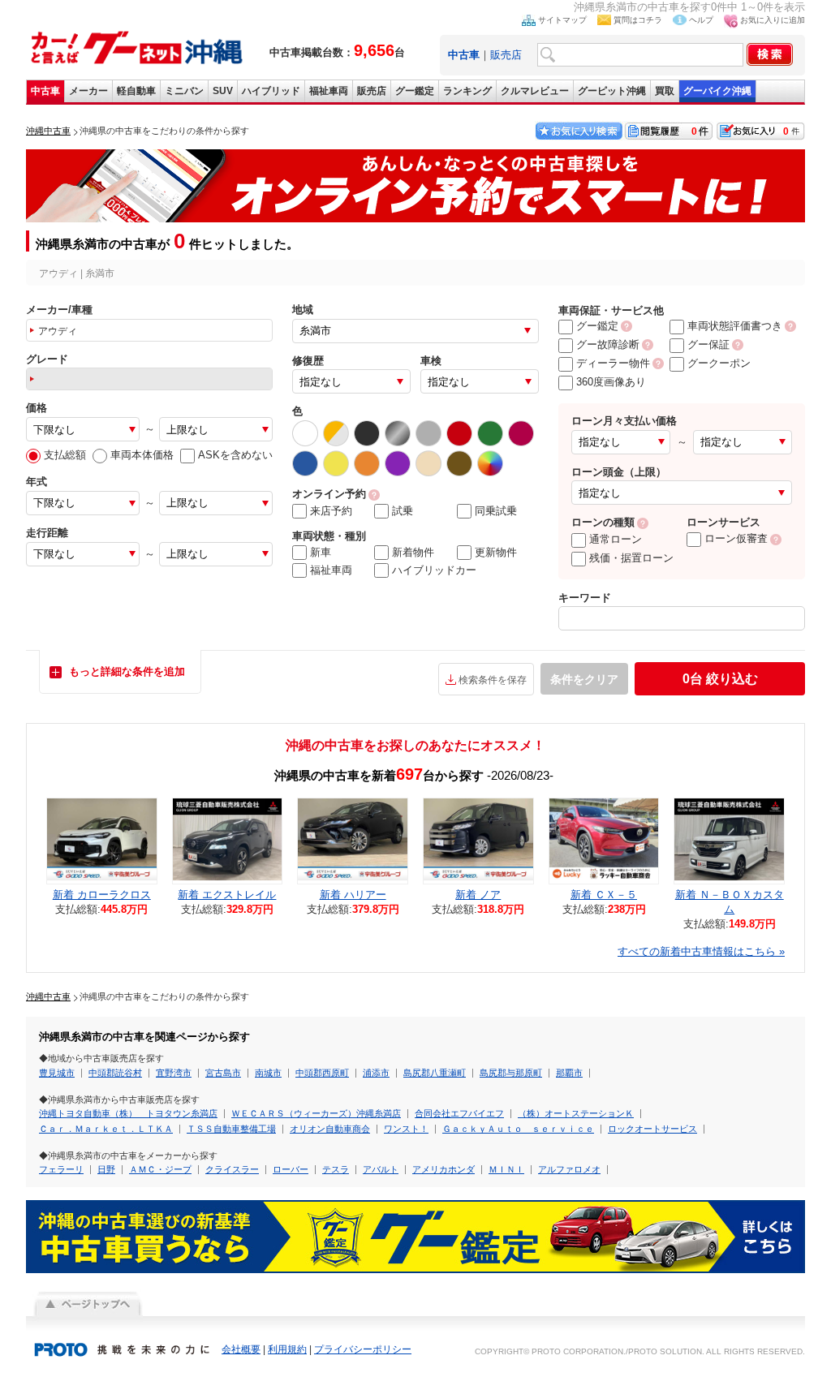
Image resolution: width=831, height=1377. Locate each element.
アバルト (380, 1169)
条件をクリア (584, 679)
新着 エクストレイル (227, 895)
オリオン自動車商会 (330, 1129)
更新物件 (496, 552)
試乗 (402, 511)
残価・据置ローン (631, 558)
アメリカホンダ (443, 1169)
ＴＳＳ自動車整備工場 (231, 1129)
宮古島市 (223, 1073)
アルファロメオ (569, 1169)
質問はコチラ (638, 19)
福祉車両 (328, 91)
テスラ (335, 1169)
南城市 (268, 1073)
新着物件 (413, 552)
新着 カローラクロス (102, 895)
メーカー (88, 91)
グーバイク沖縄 (717, 91)
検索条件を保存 (493, 680)
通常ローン (615, 539)
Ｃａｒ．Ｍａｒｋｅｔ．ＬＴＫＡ (106, 1129)
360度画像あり (611, 382)
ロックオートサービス (652, 1129)
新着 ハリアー (353, 895)
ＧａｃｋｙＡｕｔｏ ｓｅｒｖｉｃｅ (518, 1129)
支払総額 (65, 455)
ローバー (290, 1169)
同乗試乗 (496, 511)
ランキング (467, 91)
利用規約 (287, 1349)
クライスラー (232, 1169)
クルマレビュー (535, 91)
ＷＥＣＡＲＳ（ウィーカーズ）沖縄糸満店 (316, 1113)
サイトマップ (562, 19)
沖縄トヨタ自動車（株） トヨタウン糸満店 (128, 1113)
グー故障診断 (607, 344)
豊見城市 (57, 1073)
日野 (106, 1169)
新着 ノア (478, 895)
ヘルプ (701, 19)
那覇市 (569, 1073)
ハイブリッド (271, 91)
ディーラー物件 (613, 363)
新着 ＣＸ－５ (604, 895)
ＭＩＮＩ (506, 1169)
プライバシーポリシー (362, 1349)
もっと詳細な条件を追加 (127, 671)
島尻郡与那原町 (511, 1073)
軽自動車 (136, 91)
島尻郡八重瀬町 (434, 1073)
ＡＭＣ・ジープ (160, 1169)
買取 (664, 91)
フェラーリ (61, 1169)
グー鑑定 (414, 91)
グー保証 (708, 344)
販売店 (506, 55)
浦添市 (376, 1073)
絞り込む (720, 679)
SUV (223, 91)
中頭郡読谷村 (115, 1073)
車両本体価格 (142, 455)
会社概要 (241, 1349)
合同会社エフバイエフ (459, 1113)
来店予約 (331, 511)
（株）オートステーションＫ (576, 1113)
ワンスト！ (406, 1129)
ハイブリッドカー (434, 570)
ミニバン (184, 91)
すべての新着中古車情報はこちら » (701, 951)
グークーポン (719, 363)
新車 (320, 552)
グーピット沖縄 (612, 91)
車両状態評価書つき (734, 326)
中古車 (45, 91)
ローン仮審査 (736, 538)
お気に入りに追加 (772, 19)
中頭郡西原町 (322, 1073)
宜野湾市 (174, 1073)
